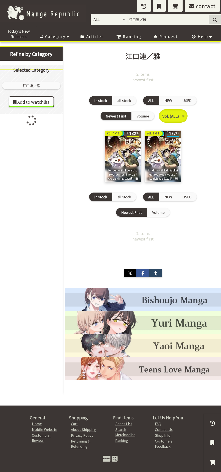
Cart (74, 423)
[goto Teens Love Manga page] (143, 368)
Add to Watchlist (32, 102)
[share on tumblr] (155, 273)
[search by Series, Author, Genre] (215, 19)
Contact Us (164, 429)
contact (205, 6)
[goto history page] (144, 6)
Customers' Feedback (164, 443)
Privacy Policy (82, 435)
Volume (143, 116)
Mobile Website (44, 429)
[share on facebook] (142, 273)
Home (37, 423)
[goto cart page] (175, 6)
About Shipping (83, 429)
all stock (124, 100)
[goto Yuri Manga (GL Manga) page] (143, 322)
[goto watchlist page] (159, 6)
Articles (94, 36)
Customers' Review (41, 438)
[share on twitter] (130, 273)
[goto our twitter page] (114, 458)
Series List (123, 423)
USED (186, 100)
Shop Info (162, 435)
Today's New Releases (18, 33)
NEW (168, 100)
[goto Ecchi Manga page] (143, 299)
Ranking (131, 36)
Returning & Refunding (80, 443)
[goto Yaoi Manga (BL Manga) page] (143, 345)
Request (168, 36)
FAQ (158, 423)
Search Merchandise (125, 432)
